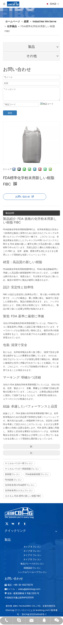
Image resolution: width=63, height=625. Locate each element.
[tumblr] (24, 524)
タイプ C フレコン (32, 555)
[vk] (13, 524)
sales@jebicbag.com (29, 589)
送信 (10, 112)
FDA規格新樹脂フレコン (37, 474)
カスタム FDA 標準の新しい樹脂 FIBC (23, 495)
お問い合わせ (22, 196)
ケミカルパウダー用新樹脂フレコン (22, 468)
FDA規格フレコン (13, 479)
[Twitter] (7, 524)
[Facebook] (19, 524)
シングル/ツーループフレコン (32, 572)
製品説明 (10, 213)
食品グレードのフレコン (32, 563)
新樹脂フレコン (12, 474)
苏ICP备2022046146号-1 (34, 614)
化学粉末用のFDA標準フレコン (20, 485)
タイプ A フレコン (32, 546)
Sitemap (10, 610)
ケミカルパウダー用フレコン (19, 463)
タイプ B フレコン (32, 550)
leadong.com (43, 610)
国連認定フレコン (32, 567)
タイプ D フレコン (32, 559)
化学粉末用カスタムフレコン (19, 490)
